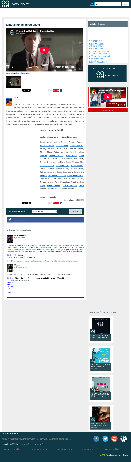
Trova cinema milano (100, 54)
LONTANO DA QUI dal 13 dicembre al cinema (100, 395)
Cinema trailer (97, 43)
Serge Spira (62, 172)
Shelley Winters (47, 149)
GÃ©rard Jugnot (53, 189)
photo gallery (26, 444)
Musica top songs (99, 61)
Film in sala (96, 46)
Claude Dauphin (56, 155)
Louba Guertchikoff (75, 175)
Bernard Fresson (76, 142)
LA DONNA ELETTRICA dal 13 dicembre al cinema (100, 367)
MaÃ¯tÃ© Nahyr (76, 169)
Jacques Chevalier (48, 179)
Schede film (96, 41)
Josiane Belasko (47, 169)
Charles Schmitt (47, 165)
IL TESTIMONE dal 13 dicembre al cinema (100, 336)
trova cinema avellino (111, 449)
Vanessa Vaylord (68, 152)
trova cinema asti (88, 449)
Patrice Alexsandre (48, 172)
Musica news (97, 59)
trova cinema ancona (39, 449)
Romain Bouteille (47, 162)
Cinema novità (98, 48)
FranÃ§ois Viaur (62, 165)
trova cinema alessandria (11, 449)
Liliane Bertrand (70, 185)
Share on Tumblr (61, 90)
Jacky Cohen (73, 172)
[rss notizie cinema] (123, 441)
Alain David (78, 159)
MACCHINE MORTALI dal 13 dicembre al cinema (100, 425)
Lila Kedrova (61, 149)
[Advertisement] (22, 145)
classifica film (39, 444)
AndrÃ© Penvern (65, 159)
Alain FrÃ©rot (77, 179)
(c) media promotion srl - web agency (117, 455)
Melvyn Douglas (60, 142)
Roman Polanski (47, 145)
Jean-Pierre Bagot (63, 162)
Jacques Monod (76, 149)
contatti (5, 444)
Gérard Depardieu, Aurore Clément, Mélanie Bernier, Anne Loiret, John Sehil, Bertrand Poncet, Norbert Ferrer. (41, 274)
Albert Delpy (71, 155)
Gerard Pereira (46, 182)
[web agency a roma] (102, 456)
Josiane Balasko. (68, 189)
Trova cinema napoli (100, 56)
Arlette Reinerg (53, 185)
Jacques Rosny (61, 169)
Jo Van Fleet (62, 145)
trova (75, 211)
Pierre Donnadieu (61, 182)
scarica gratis (108, 110)
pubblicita (14, 444)
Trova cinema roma (100, 51)
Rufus (56, 152)
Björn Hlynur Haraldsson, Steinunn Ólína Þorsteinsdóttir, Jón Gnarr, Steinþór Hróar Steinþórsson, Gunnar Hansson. (43, 261)
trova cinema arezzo (64, 449)
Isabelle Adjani (46, 142)
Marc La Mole (63, 179)
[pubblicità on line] (100, 78)
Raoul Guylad (77, 165)
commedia (51, 197)
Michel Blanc (46, 152)
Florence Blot (77, 162)
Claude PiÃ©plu (76, 145)
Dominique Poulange (57, 175)
